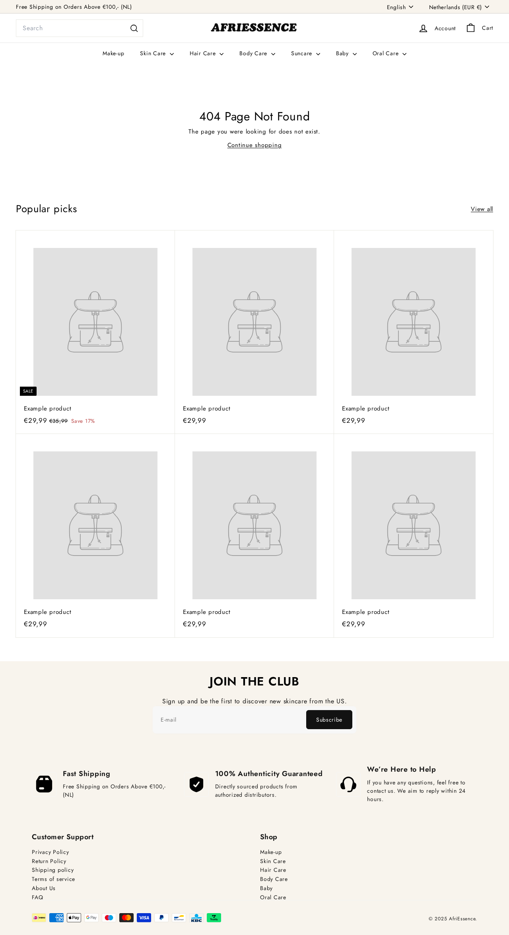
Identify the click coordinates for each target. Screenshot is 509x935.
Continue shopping (254, 145)
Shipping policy (53, 870)
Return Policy (49, 861)
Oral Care (387, 53)
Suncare (302, 53)
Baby (343, 53)
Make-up (113, 53)
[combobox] (79, 28)
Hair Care (204, 53)
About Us (44, 888)
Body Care (254, 53)
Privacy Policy (50, 852)
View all (482, 209)
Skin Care (154, 53)
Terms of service (53, 879)
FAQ (37, 897)
